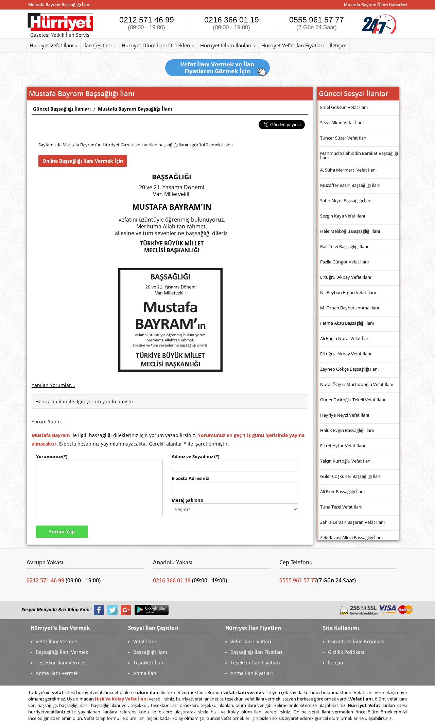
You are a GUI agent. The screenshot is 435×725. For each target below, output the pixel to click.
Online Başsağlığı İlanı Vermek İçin (82, 161)
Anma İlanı (145, 673)
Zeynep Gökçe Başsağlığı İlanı (349, 369)
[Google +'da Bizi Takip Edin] (126, 610)
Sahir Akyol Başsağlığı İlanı (346, 200)
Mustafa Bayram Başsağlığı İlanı (135, 109)
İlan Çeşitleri (97, 45)
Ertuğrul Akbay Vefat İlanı (345, 277)
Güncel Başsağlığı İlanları (62, 109)
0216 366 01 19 (231, 23)
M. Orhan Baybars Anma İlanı (349, 308)
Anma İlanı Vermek (57, 673)
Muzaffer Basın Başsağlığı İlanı (350, 185)
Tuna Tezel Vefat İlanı (341, 507)
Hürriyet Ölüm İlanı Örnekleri (156, 45)
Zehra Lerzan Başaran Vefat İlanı (352, 522)
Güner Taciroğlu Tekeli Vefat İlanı (352, 400)
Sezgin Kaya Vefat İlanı (342, 216)
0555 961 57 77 (316, 23)
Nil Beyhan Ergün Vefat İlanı (348, 292)
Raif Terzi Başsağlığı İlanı (344, 246)
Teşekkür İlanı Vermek (61, 662)
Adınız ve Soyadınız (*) (195, 456)
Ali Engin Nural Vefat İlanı (345, 338)
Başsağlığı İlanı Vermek (62, 652)
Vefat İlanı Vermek (56, 641)
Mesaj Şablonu (188, 500)
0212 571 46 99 (146, 23)
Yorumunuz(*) (51, 456)
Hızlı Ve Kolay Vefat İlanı (121, 699)
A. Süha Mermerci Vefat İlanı (348, 170)
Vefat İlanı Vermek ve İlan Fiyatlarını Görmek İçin (217, 67)
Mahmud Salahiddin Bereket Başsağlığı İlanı (359, 155)
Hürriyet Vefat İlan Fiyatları (292, 45)
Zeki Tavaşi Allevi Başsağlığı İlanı (351, 537)
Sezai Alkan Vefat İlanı (342, 122)
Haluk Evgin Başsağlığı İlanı (347, 430)
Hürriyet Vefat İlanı (51, 45)
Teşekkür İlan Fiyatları (255, 662)
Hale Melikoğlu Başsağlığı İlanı (350, 231)
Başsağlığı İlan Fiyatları (256, 652)
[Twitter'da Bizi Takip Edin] (112, 610)
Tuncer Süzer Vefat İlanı (343, 138)
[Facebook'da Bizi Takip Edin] (99, 610)
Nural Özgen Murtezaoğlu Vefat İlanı (356, 384)
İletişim (338, 45)
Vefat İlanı (144, 641)
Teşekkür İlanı (149, 662)
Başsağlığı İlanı (150, 652)
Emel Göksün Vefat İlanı (344, 107)
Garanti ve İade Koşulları (356, 641)
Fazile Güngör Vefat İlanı (344, 262)
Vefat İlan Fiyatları (250, 641)
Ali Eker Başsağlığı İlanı (342, 491)
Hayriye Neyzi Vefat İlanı (344, 415)
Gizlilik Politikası (346, 652)
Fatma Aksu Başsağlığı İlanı (347, 323)
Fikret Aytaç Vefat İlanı (342, 445)
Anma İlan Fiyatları (251, 673)
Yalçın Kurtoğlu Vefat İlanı (345, 461)
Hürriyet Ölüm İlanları (225, 45)
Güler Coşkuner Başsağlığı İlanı (350, 476)
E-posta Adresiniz (190, 478)
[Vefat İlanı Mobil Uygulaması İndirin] (152, 610)
